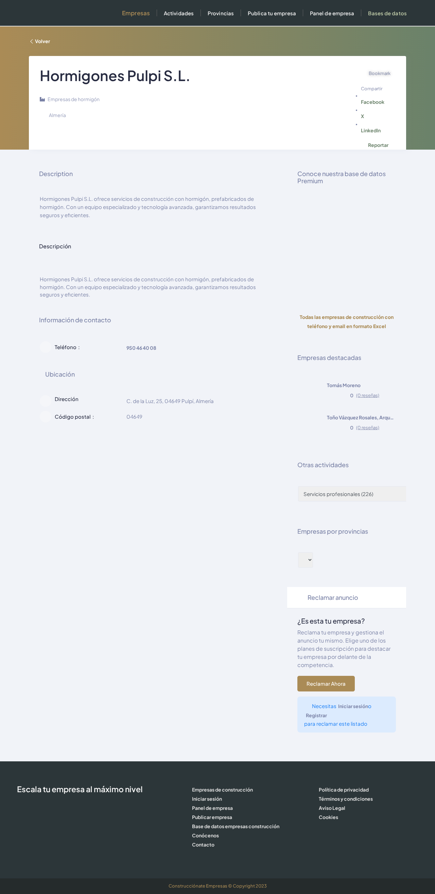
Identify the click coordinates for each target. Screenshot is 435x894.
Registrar (316, 715)
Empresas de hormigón (74, 99)
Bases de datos (387, 13)
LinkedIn (371, 130)
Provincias (221, 13)
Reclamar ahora (326, 683)
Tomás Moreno (344, 385)
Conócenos (205, 835)
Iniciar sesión (353, 706)
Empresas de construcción (222, 789)
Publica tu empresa (272, 13)
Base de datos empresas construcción (235, 826)
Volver (42, 41)
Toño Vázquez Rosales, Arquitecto (361, 417)
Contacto (203, 844)
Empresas (136, 13)
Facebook (372, 102)
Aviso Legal (332, 808)
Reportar (378, 145)
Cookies (328, 817)
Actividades (179, 13)
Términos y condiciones (346, 799)
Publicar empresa (212, 817)
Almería (57, 115)
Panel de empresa (332, 13)
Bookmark (379, 73)
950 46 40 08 (141, 348)
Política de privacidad (344, 789)
